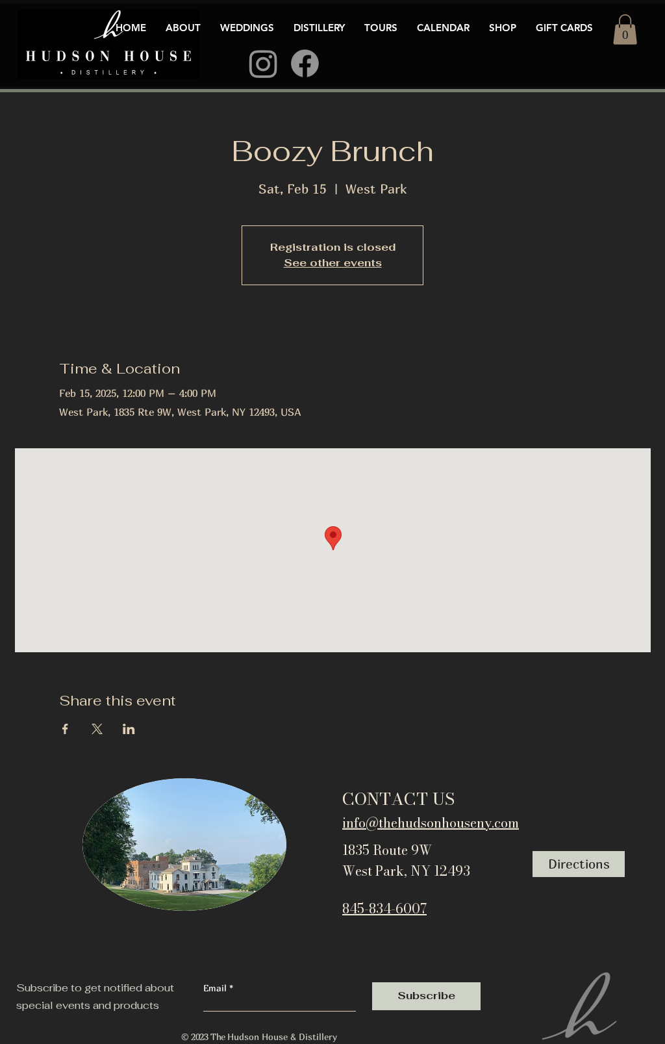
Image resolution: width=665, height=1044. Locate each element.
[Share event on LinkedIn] (129, 729)
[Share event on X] (97, 729)
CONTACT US (398, 798)
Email (216, 988)
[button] (625, 29)
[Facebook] (304, 63)
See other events (333, 263)
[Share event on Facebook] (65, 729)
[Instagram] (263, 63)
